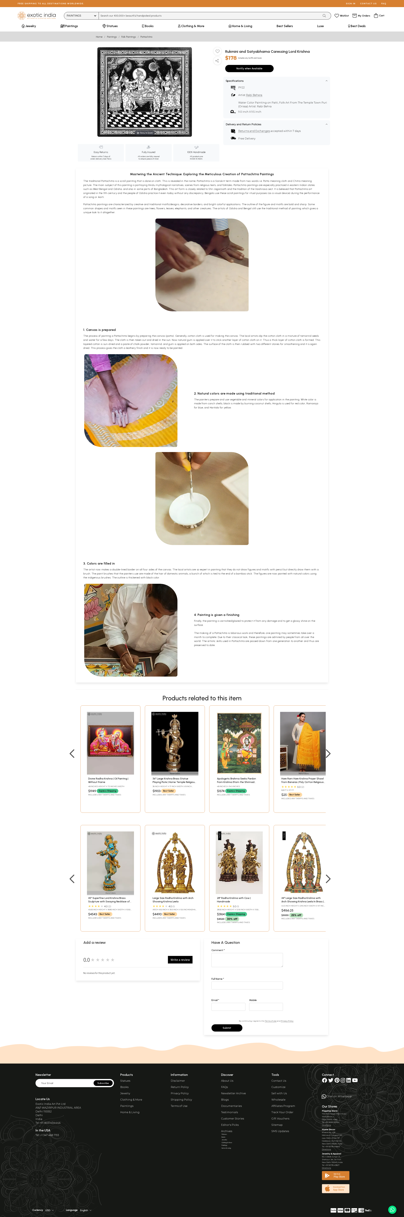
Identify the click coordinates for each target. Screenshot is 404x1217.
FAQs (224, 1087)
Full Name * (217, 978)
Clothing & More (131, 1099)
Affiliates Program (283, 1106)
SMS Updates (280, 1131)
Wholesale (278, 1099)
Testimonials (229, 1112)
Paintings (112, 36)
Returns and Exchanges (254, 131)
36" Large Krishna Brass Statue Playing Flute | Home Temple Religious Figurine (174, 782)
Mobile (253, 1000)
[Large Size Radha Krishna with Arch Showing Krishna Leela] (174, 893)
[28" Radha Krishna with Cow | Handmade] (239, 893)
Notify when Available (249, 68)
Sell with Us (279, 1093)
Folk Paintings (128, 36)
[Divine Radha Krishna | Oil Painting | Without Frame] (110, 773)
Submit (227, 1027)
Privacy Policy (287, 1021)
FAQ (383, 3)
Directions (326, 1125)
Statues (125, 1080)
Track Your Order (282, 1112)
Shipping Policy (181, 1099)
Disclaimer (178, 1080)
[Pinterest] (337, 1081)
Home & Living (130, 1112)
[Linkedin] (348, 1081)
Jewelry (125, 1093)
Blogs (225, 1099)
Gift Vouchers (280, 1118)
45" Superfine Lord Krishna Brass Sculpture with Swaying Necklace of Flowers (109, 902)
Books (124, 1087)
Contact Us (278, 1080)
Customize (278, 1087)
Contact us (368, 3)
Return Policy (180, 1087)
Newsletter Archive (233, 1093)
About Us (227, 1080)
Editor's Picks (230, 1124)
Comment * (218, 950)
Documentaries (231, 1106)
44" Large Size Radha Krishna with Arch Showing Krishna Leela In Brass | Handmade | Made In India (302, 902)
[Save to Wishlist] (217, 52)
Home (99, 36)
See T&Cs (107, 159)
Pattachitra (146, 36)
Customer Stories (232, 1118)
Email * (215, 1000)
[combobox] (209, 16)
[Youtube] (355, 1081)
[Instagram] (343, 1081)
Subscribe (103, 1083)
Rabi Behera (254, 95)
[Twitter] (330, 1081)
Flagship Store (330, 1111)
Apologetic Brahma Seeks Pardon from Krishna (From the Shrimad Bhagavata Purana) (236, 782)
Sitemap (277, 1124)
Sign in (351, 3)
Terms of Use (270, 1021)
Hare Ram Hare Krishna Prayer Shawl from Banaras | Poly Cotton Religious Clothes (302, 782)
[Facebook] (324, 1081)
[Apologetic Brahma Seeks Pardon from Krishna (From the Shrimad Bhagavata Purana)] (239, 773)
